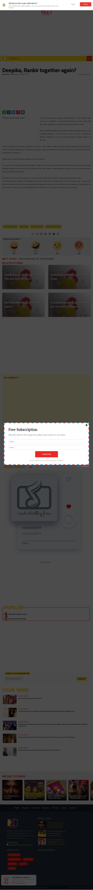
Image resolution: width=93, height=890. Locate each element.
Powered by (86, 9)
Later (73, 4)
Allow (86, 4)
